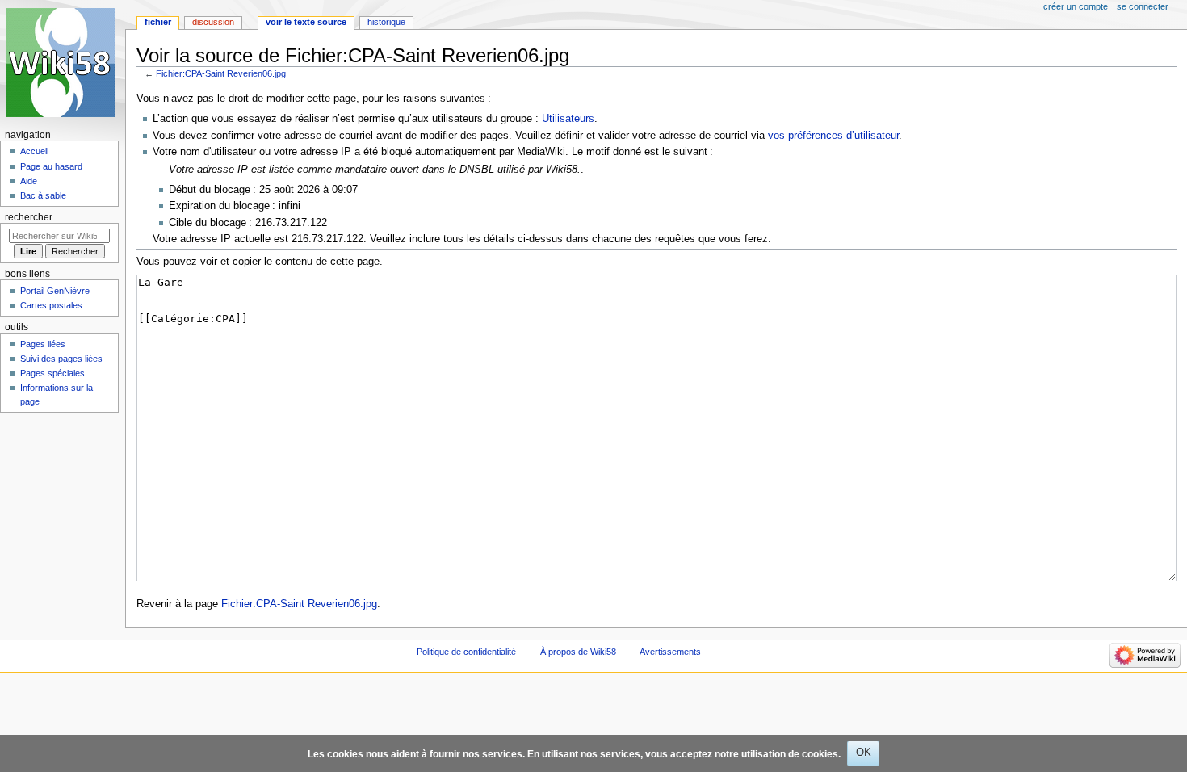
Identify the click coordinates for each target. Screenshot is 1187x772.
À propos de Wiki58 (578, 652)
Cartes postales (51, 305)
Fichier (158, 22)
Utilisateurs (568, 118)
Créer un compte (1075, 6)
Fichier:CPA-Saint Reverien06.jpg (221, 73)
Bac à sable (43, 195)
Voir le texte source (306, 22)
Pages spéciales (52, 373)
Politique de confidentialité (466, 652)
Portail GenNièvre (55, 291)
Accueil (34, 151)
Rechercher (28, 217)
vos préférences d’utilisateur (833, 135)
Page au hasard (51, 166)
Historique (386, 22)
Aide (28, 181)
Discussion (213, 22)
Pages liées (42, 344)
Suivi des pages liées (61, 358)
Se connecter (1142, 6)
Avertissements (670, 652)
